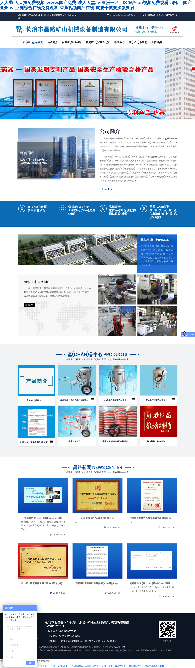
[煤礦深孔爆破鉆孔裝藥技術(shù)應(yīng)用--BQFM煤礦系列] (97, 561)
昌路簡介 (52, 42)
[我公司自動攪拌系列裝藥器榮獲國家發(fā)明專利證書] (152, 495)
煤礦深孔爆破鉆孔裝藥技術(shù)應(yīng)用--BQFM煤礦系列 (97, 583)
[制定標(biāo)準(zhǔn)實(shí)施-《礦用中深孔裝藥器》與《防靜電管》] (152, 561)
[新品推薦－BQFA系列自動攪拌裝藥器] (77, 380)
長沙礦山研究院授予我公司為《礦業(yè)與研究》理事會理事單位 (43, 583)
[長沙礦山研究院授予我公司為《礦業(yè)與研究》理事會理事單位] (43, 561)
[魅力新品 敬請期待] (158, 421)
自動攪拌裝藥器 (165, 650)
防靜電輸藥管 (151, 650)
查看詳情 (29, 304)
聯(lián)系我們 (138, 42)
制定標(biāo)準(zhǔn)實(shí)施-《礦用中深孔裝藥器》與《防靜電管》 (152, 583)
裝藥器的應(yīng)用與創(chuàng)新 (43, 518)
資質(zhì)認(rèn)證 (98, 42)
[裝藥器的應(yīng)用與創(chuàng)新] (43, 495)
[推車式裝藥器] (77, 421)
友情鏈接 (157, 42)
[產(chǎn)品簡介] (36, 380)
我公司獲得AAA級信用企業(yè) (97, 518)
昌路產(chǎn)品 (72, 42)
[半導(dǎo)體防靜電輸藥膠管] (118, 421)
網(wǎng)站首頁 (33, 42)
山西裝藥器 (140, 650)
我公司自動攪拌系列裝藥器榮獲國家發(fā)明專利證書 (152, 518)
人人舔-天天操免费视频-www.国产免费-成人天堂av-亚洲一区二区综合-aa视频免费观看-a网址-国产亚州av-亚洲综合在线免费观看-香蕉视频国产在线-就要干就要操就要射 (82, 666)
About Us (107, 189)
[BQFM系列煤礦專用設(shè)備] (36, 422)
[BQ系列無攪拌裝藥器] (158, 380)
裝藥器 (131, 650)
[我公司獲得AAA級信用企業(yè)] (97, 495)
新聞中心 (119, 42)
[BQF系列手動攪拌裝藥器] (118, 380)
